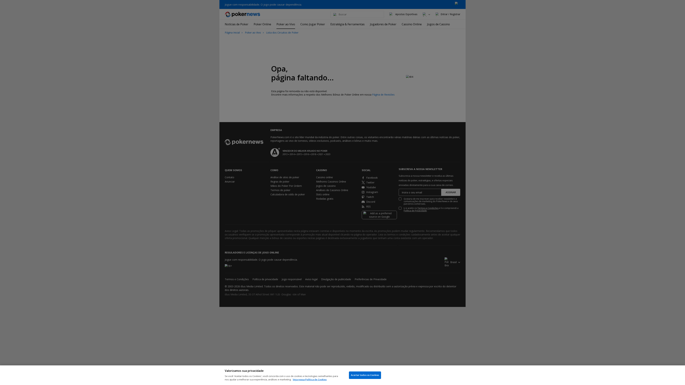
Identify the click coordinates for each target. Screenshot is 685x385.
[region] (342, 375)
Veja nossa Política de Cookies (310, 379)
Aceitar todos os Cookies (365, 375)
